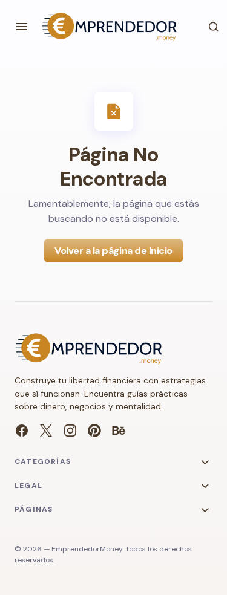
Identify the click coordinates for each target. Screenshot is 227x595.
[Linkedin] (94, 430)
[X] (46, 430)
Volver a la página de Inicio (113, 250)
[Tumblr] (119, 430)
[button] (22, 26)
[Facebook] (22, 430)
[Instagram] (70, 430)
